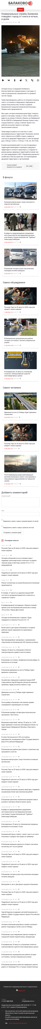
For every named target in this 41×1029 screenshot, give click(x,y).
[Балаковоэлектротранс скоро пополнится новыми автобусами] (20, 191)
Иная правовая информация (18, 1023)
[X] (26, 80)
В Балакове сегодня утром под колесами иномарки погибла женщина (19, 269)
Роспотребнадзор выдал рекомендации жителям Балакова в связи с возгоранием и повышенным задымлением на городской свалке (20, 478)
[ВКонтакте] (8, 80)
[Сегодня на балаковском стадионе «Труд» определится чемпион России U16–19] (10, 614)
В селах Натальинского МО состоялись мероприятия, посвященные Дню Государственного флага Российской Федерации (20, 739)
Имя (2, 511)
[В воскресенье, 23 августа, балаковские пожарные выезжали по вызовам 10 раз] (18, 821)
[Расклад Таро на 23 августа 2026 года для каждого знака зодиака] (18, 889)
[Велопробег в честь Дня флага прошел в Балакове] (18, 881)
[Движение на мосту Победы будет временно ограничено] (20, 401)
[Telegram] (20, 80)
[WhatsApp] (38, 80)
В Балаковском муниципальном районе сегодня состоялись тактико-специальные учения (19, 340)
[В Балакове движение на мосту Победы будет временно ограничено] (18, 667)
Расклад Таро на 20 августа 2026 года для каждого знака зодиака (19, 308)
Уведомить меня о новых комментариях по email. (21, 521)
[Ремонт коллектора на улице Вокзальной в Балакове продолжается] (10, 580)
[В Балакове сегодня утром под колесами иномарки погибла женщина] (20, 257)
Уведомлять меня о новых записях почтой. (18, 527)
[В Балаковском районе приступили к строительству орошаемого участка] (18, 746)
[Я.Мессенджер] (2, 80)
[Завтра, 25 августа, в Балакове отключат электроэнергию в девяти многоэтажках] (18, 647)
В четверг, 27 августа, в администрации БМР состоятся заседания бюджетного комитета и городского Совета (18, 595)
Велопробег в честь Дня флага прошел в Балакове (19, 884)
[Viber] (32, 80)
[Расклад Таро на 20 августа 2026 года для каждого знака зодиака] (20, 296)
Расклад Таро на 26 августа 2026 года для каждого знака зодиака (19, 445)
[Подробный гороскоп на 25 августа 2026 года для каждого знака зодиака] (18, 776)
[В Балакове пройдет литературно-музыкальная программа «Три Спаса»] (18, 709)
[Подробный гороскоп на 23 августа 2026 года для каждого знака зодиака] (18, 899)
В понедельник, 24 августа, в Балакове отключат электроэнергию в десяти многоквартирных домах (18, 374)
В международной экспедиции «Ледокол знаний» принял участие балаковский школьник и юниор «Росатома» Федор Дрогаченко (19, 607)
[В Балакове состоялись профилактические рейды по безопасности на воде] (18, 657)
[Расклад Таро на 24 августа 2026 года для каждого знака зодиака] (18, 851)
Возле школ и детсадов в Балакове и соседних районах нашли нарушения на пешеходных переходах (18, 629)
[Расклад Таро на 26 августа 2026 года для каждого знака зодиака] (20, 432)
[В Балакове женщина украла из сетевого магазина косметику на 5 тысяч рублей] (18, 841)
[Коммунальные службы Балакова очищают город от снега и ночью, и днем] (19, 22)
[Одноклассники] (14, 80)
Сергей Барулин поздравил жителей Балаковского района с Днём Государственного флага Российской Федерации (20, 914)
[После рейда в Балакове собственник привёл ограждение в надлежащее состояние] (18, 699)
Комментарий (6, 496)
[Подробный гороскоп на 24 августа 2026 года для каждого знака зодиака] (18, 861)
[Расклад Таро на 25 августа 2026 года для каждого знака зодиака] (18, 766)
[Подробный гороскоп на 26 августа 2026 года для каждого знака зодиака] (10, 570)
